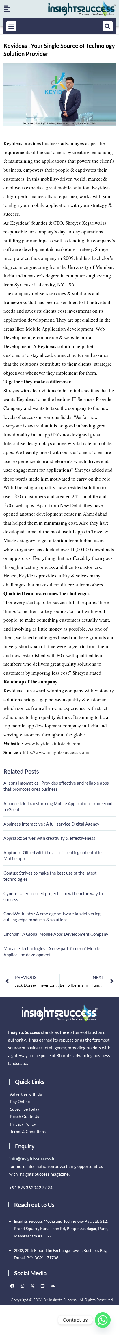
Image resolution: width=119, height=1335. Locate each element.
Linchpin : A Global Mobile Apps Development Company (55, 934)
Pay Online (20, 1101)
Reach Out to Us (24, 1116)
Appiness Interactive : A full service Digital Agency (51, 823)
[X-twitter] (32, 1286)
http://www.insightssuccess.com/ (56, 752)
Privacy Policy (23, 1124)
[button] (11, 26)
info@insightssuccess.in (32, 1158)
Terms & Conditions (28, 1131)
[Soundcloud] (53, 1286)
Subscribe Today (24, 1109)
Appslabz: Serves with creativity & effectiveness (49, 838)
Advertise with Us (26, 1094)
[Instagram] (22, 1286)
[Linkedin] (42, 1286)
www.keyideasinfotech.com (52, 743)
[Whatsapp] (103, 1320)
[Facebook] (12, 1286)
